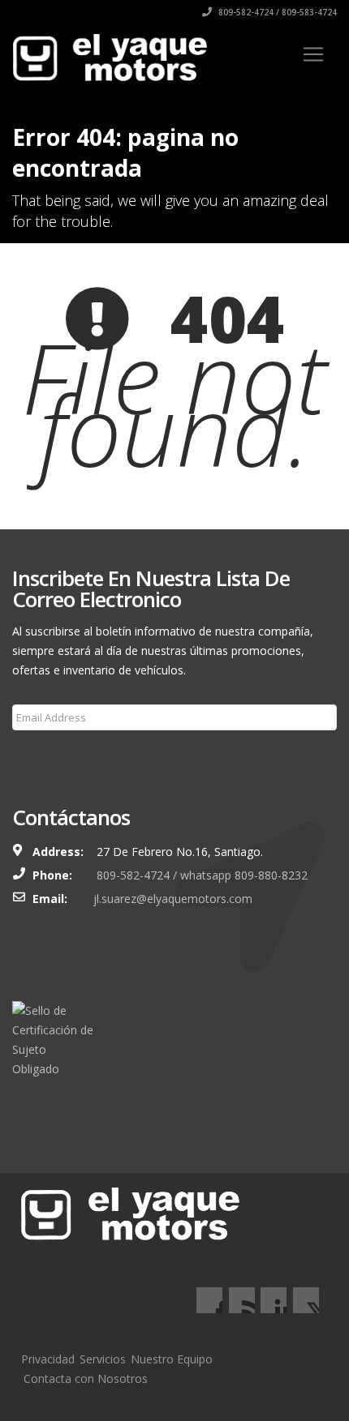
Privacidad (48, 1359)
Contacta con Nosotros (86, 1378)
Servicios (103, 1359)
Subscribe (47, 756)
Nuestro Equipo (172, 1359)
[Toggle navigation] (313, 54)
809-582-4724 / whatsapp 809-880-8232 (200, 875)
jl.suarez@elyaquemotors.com (172, 898)
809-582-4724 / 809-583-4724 (276, 12)
